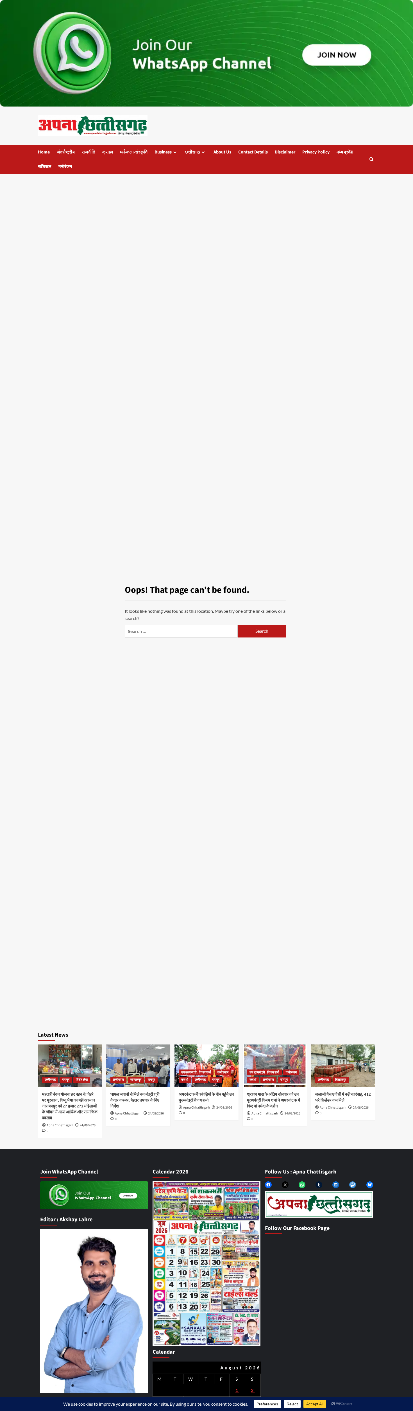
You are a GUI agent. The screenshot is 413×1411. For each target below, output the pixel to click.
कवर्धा (184, 1079)
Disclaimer (285, 152)
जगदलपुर (135, 1079)
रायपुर (65, 1079)
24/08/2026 (88, 1125)
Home (44, 152)
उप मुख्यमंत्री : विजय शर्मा (196, 1072)
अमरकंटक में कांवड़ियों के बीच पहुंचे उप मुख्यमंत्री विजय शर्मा (206, 1097)
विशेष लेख (82, 1079)
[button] (371, 159)
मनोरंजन (65, 167)
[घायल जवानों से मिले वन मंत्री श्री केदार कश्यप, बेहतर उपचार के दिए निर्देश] (138, 1065)
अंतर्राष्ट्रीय (66, 152)
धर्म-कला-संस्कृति (134, 152)
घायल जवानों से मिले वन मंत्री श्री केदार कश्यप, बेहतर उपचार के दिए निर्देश (134, 1100)
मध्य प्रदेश (345, 152)
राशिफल (44, 167)
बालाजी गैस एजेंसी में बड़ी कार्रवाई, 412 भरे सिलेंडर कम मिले (343, 1097)
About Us (222, 152)
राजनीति (88, 152)
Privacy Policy (316, 152)
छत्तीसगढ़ (192, 152)
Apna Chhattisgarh (60, 1125)
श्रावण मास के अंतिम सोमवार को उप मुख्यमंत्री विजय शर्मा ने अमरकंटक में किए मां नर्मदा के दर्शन (273, 1100)
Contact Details (253, 152)
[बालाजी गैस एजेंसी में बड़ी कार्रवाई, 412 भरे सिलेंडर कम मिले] (343, 1065)
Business (163, 152)
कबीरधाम (222, 1072)
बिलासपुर (340, 1079)
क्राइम (107, 152)
